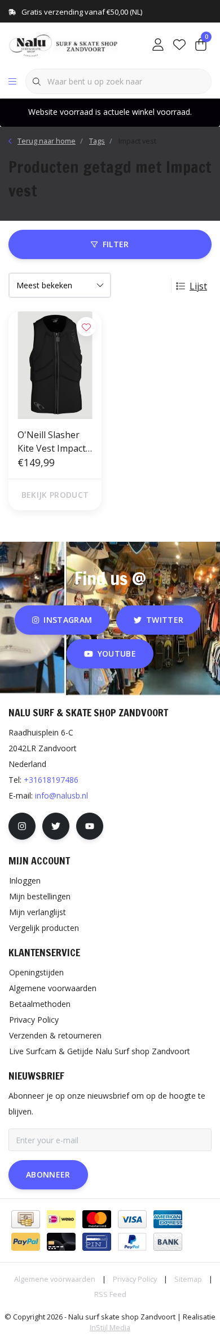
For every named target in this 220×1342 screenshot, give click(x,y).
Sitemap (188, 1279)
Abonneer (48, 1174)
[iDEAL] (61, 1219)
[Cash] (25, 1219)
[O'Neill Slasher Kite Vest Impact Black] (55, 365)
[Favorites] (179, 45)
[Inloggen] (158, 45)
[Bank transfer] (167, 1242)
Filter (116, 244)
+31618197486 (51, 779)
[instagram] (22, 826)
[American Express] (167, 1219)
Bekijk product (55, 494)
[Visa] (132, 1219)
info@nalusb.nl (61, 795)
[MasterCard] (96, 1219)
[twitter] (55, 826)
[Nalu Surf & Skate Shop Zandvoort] (64, 44)
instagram (67, 619)
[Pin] (96, 1242)
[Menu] (12, 81)
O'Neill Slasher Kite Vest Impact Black (51, 442)
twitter (164, 619)
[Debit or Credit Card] (61, 1242)
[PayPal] (25, 1242)
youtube (117, 653)
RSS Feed (110, 1294)
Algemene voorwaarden (54, 1279)
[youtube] (89, 826)
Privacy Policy (135, 1279)
